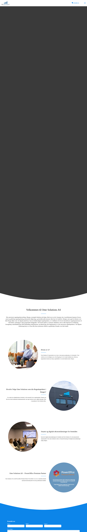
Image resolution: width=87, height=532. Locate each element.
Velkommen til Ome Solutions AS (43, 309)
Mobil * (27, 523)
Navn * (8, 523)
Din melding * (10, 529)
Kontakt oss (76, 2)
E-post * (46, 523)
